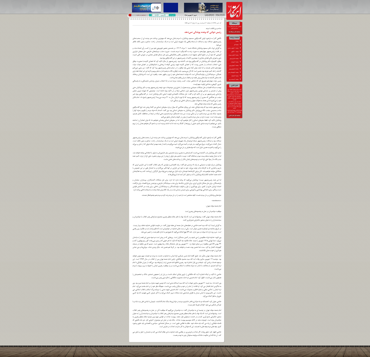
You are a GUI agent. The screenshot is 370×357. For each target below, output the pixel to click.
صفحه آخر (237, 44)
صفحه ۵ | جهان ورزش (235, 69)
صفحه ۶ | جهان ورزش (235, 65)
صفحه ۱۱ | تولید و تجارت (234, 48)
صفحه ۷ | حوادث (236, 62)
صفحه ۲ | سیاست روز (235, 79)
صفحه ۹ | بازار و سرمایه (235, 55)
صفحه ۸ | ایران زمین (235, 58)
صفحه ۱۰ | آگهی (236, 51)
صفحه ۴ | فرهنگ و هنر (234, 72)
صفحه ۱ (238, 41)
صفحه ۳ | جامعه (236, 76)
